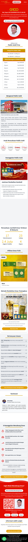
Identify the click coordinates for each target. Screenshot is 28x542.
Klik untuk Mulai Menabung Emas (14, 490)
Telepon (7, 515)
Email (21, 515)
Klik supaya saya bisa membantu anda (14, 21)
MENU (25, 2)
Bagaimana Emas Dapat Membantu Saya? (14, 476)
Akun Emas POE (14, 328)
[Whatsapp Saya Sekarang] (4, 539)
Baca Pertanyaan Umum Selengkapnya (14, 387)
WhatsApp (14, 515)
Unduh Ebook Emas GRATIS (14, 531)
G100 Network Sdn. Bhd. (15, 535)
